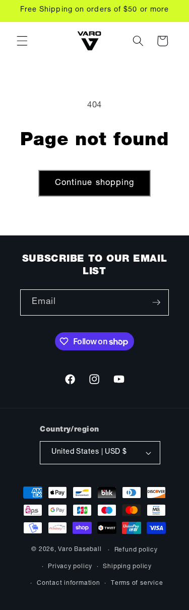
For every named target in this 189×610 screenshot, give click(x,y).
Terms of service (137, 583)
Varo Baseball (79, 550)
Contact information (68, 583)
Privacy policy (70, 567)
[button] (22, 41)
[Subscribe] (156, 302)
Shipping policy (127, 567)
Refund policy (136, 550)
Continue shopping (95, 183)
